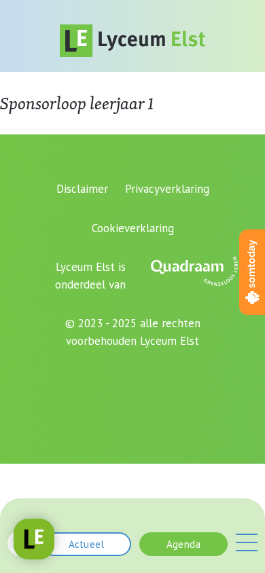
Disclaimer (82, 188)
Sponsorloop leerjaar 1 (77, 103)
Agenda (183, 544)
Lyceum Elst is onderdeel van (90, 275)
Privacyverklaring (167, 188)
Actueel (86, 544)
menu (247, 542)
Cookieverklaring (133, 228)
